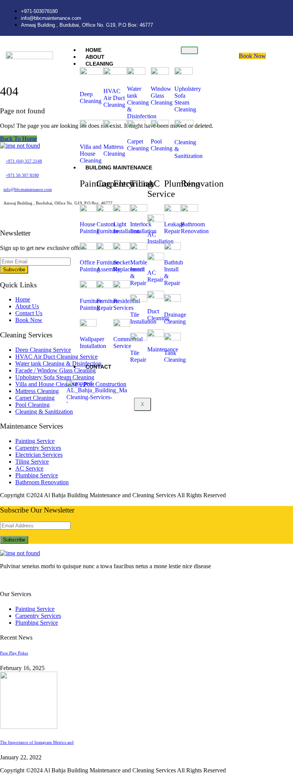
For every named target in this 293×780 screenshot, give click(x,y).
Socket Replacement (129, 265)
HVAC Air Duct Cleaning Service (56, 356)
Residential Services (126, 304)
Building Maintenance (118, 167)
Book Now (252, 56)
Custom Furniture (108, 227)
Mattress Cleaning (114, 150)
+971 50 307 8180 (22, 175)
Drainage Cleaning (175, 318)
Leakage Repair (174, 227)
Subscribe (14, 269)
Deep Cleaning (90, 97)
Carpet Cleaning (138, 144)
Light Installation (126, 227)
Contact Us (28, 313)
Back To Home (18, 138)
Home (22, 299)
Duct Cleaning (158, 314)
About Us (27, 306)
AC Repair (155, 276)
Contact (98, 367)
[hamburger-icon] (189, 50)
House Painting (90, 227)
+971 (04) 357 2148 (24, 161)
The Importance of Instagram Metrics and (37, 742)
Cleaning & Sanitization (44, 411)
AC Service (29, 468)
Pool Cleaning (161, 144)
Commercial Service (128, 342)
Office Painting (90, 265)
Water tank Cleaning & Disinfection (141, 102)
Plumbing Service (36, 475)
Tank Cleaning (175, 356)
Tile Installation (143, 318)
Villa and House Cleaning (90, 153)
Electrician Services (39, 454)
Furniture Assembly (109, 265)
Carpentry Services (38, 448)
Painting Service (35, 441)
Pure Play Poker (14, 653)
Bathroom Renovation (195, 227)
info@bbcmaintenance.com (27, 189)
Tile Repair (138, 356)
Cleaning (99, 64)
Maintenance (162, 349)
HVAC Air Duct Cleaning (114, 98)
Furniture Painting (91, 304)
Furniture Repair (108, 304)
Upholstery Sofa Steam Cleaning (187, 99)
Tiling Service (32, 461)
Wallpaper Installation (93, 342)
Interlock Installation (143, 227)
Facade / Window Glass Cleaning (55, 370)
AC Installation (160, 238)
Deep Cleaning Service (43, 349)
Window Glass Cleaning (161, 95)
